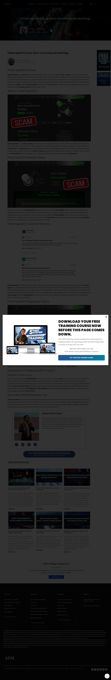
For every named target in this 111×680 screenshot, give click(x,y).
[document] (55, 340)
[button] (106, 316)
